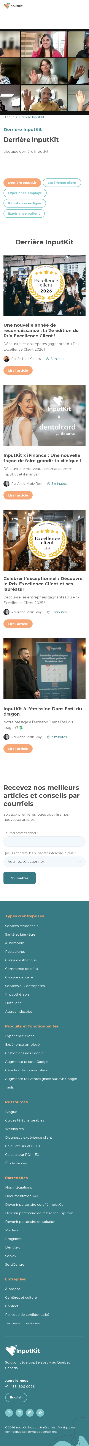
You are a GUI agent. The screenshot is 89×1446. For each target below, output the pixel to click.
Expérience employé (25, 193)
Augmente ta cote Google (26, 1062)
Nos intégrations (18, 1187)
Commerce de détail (22, 969)
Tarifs (9, 1087)
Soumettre (19, 878)
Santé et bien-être (20, 934)
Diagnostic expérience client (28, 1137)
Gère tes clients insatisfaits (26, 1070)
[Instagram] (30, 1413)
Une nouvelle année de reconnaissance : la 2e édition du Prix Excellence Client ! (41, 330)
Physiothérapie (17, 994)
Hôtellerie (13, 1003)
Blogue (8, 117)
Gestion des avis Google (24, 1053)
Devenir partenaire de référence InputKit (39, 1213)
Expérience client (62, 183)
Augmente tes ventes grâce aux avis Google (41, 1079)
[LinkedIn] (19, 1413)
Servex (10, 1256)
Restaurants (15, 952)
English (16, 1397)
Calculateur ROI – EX (22, 1155)
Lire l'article (18, 370)
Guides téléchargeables (24, 1120)
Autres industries (18, 1011)
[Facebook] (9, 1413)
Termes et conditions (22, 1323)
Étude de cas (16, 1163)
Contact (11, 1306)
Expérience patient (24, 213)
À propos (12, 1289)
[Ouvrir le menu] (79, 6)
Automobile (15, 943)
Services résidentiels (21, 926)
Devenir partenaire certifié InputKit (34, 1204)
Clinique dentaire (19, 977)
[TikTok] (40, 1413)
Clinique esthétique (21, 960)
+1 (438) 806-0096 (20, 1387)
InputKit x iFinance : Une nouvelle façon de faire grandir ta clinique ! (42, 458)
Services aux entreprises (25, 986)
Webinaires (14, 1129)
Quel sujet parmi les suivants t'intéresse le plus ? (39, 853)
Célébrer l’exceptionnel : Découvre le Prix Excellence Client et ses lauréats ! (43, 584)
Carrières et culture (21, 1297)
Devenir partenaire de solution (30, 1222)
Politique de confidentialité (27, 1315)
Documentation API (21, 1196)
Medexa (12, 1230)
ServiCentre (14, 1264)
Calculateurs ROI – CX (23, 1146)
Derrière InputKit (22, 183)
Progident (13, 1239)
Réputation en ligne (24, 203)
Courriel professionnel (20, 833)
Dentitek (12, 1247)
